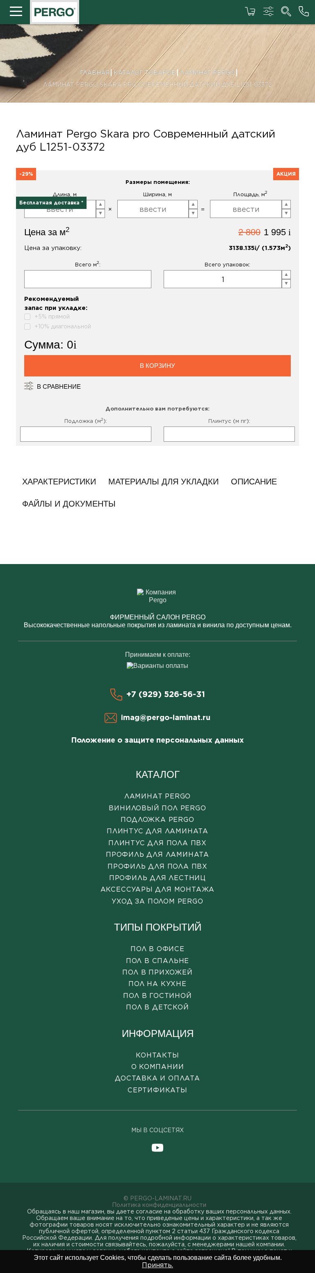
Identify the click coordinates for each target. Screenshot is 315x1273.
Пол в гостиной (157, 996)
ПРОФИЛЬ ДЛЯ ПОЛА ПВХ (157, 866)
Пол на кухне (157, 984)
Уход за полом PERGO (157, 901)
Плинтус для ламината (157, 831)
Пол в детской (157, 1007)
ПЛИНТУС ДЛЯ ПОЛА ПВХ (157, 843)
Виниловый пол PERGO (157, 808)
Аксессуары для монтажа (157, 889)
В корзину (157, 365)
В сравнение (59, 386)
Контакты (157, 1055)
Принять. (157, 1265)
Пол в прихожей (157, 972)
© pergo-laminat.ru (157, 1198)
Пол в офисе (157, 949)
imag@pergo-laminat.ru (165, 717)
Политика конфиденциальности (159, 1205)
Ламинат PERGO (157, 796)
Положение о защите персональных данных (157, 740)
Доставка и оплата (157, 1078)
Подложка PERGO (157, 819)
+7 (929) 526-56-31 (165, 694)
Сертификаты (157, 1090)
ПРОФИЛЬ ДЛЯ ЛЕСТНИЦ (157, 878)
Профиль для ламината (157, 854)
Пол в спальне (157, 961)
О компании (157, 1067)
